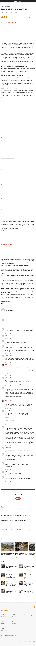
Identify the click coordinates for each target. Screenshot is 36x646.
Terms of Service (13, 331)
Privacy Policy (8, 331)
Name (6, 324)
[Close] (30, 313)
